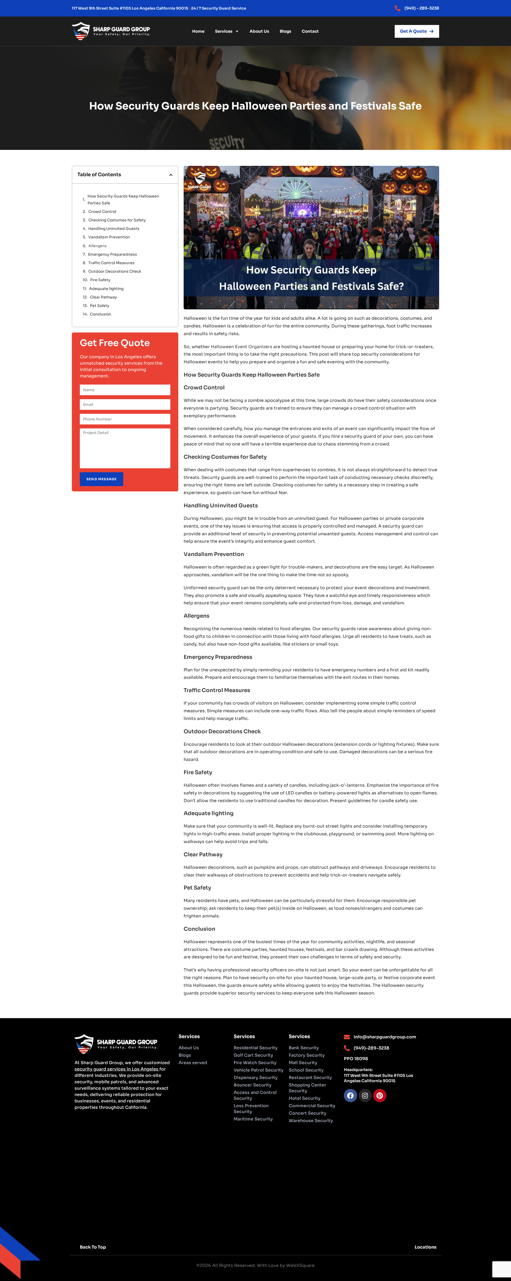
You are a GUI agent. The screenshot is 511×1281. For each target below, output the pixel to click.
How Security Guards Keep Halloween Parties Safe (123, 199)
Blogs (285, 31)
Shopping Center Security (307, 1088)
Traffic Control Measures (111, 262)
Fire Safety (100, 279)
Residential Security (256, 1048)
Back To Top (93, 1247)
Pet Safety (99, 305)
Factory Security (307, 1055)
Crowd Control (102, 211)
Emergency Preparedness (112, 254)
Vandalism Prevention (109, 237)
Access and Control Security (255, 1095)
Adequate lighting (106, 288)
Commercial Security (312, 1106)
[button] (171, 175)
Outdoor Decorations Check (114, 271)
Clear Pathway (103, 297)
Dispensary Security (256, 1077)
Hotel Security (304, 1098)
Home (198, 31)
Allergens (97, 245)
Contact (310, 31)
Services (223, 31)
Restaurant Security (310, 1077)
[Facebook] (350, 1095)
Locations (425, 1247)
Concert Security (307, 1113)
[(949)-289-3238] (347, 1048)
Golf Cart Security (253, 1055)
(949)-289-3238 (371, 1048)
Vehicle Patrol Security (258, 1070)
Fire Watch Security (255, 1062)
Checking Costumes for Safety (117, 220)
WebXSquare (300, 1265)
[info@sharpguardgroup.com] (347, 1037)
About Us (259, 31)
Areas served (193, 1062)
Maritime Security (253, 1119)
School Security (306, 1070)
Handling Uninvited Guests (113, 228)
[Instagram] (365, 1095)
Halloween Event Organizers (241, 346)
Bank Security (304, 1048)
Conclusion (100, 314)
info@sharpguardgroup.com (385, 1037)
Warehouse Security (311, 1120)
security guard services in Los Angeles (117, 1069)
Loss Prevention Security (251, 1108)
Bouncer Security (252, 1085)
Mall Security (303, 1062)
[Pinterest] (379, 1095)
